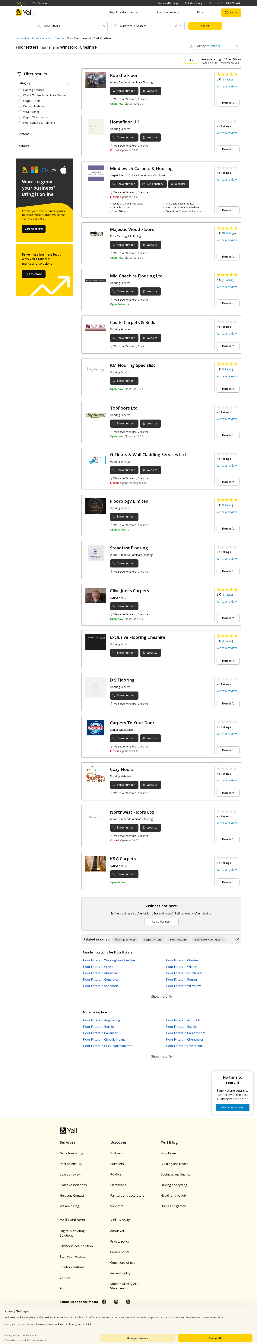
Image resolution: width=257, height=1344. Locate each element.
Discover (118, 1142)
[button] (103, 26)
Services (67, 1142)
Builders (116, 1153)
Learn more (33, 274)
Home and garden (173, 1206)
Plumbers (117, 1164)
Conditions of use (122, 1263)
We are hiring (69, 1206)
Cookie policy (119, 1252)
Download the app (168, 3)
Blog (200, 12)
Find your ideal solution (76, 1246)
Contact (65, 1278)
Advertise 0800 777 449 (225, 3)
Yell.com (21, 3)
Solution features (72, 1267)
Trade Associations (73, 1185)
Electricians (118, 1185)
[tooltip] (181, 26)
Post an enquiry (71, 1164)
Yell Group (120, 1219)
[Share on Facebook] (104, 1302)
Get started (34, 229)
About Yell (117, 1231)
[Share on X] (128, 1302)
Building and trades (174, 1164)
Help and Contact (72, 1195)
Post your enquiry (168, 12)
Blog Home (168, 1153)
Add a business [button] (161, 921)
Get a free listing (193, 3)
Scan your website (72, 1256)
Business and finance (175, 1174)
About (64, 1288)
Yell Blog (169, 1142)
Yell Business (40, 3)
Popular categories (121, 12)
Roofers (116, 1174)
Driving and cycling (174, 1185)
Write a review (227, 86)
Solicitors (116, 1206)
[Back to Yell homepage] (25, 12)
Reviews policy (120, 1273)
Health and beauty (174, 1195)
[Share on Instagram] (116, 1302)
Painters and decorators (127, 1195)
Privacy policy (119, 1241)
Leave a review (70, 1174)
